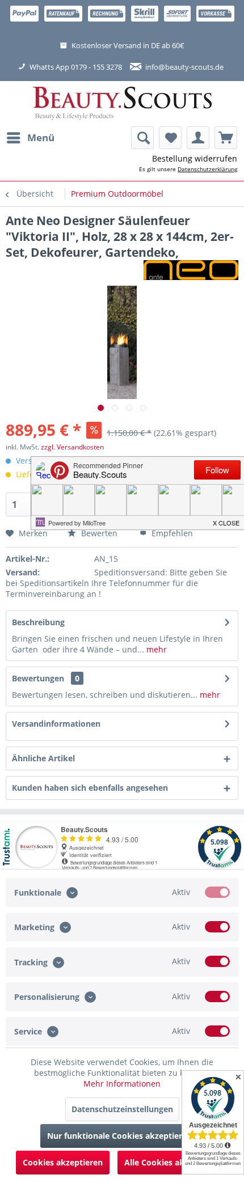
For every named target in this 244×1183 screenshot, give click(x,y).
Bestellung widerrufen (194, 158)
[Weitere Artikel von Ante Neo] (191, 270)
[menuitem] (30, 137)
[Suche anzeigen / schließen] (142, 137)
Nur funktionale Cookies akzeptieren (119, 1135)
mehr (155, 649)
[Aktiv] (217, 892)
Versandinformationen (56, 723)
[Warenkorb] (225, 137)
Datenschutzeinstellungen (122, 1109)
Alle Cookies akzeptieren (172, 1162)
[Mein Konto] (198, 137)
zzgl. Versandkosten (72, 447)
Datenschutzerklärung (207, 169)
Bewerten (98, 533)
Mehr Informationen (122, 1083)
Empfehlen (171, 533)
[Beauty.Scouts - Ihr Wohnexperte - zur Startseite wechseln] (122, 104)
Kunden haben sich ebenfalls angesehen (90, 787)
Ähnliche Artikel (43, 758)
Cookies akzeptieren (63, 1162)
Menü (40, 137)
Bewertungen (38, 678)
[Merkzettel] (170, 137)
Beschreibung (38, 622)
